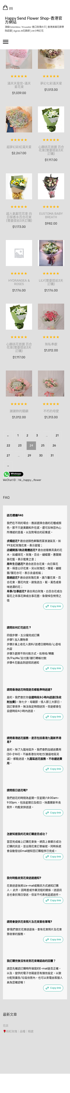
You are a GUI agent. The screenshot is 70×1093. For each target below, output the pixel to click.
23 (20, 445)
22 (8, 445)
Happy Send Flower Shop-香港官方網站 (33, 20)
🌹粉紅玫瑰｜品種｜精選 (18, 1031)
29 (29, 455)
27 (8, 455)
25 (43, 445)
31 (52, 455)
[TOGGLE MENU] (5, 41)
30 (41, 455)
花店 (5, 1025)
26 (54, 445)
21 (57, 435)
